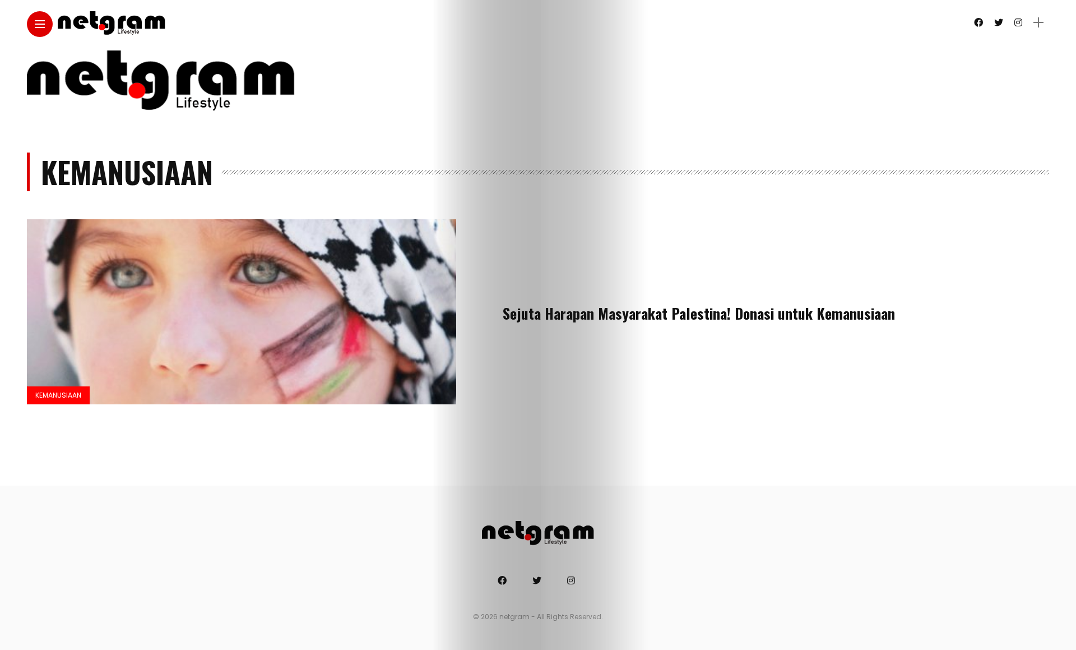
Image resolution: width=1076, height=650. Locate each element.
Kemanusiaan (58, 395)
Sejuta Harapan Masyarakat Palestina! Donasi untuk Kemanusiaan (699, 313)
